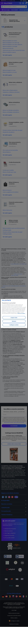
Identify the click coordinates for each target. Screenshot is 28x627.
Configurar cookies (14, 324)
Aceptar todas (14, 317)
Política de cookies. (21, 313)
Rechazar (14, 321)
